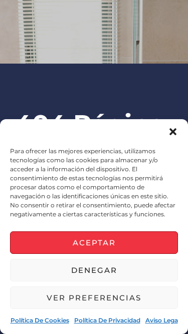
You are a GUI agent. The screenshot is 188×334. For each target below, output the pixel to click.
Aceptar (94, 242)
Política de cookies (40, 320)
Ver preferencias (94, 297)
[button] (173, 132)
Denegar (94, 270)
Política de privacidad (107, 320)
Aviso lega (161, 320)
